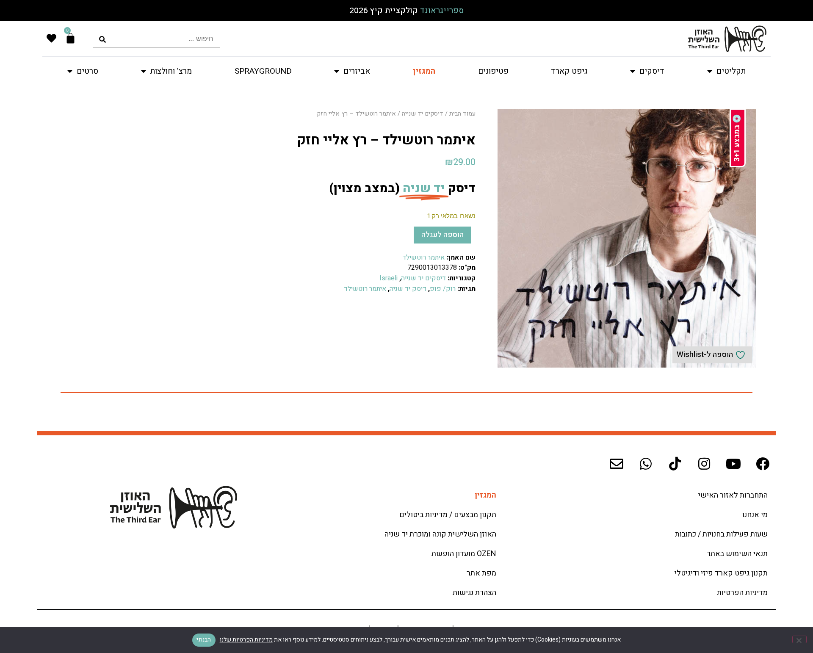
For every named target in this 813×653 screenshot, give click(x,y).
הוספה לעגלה (442, 235)
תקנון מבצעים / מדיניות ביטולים (447, 514)
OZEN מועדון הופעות (463, 553)
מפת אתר (481, 573)
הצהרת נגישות (474, 592)
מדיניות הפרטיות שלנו (246, 639)
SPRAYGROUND (263, 71)
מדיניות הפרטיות (742, 592)
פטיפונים (493, 71)
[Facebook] (762, 463)
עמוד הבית (462, 113)
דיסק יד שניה (408, 289)
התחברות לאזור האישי (733, 495)
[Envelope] (616, 463)
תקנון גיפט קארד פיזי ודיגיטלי (721, 573)
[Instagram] (704, 463)
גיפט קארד (569, 71)
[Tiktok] (675, 463)
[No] (799, 639)
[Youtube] (733, 463)
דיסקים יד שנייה (422, 113)
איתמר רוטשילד (423, 257)
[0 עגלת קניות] (70, 38)
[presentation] (156, 38)
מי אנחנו (755, 514)
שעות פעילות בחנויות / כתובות (721, 534)
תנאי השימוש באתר (737, 553)
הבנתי (203, 639)
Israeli (388, 278)
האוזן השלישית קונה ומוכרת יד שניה (440, 534)
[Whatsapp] (645, 463)
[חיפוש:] (156, 38)
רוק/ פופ (443, 289)
